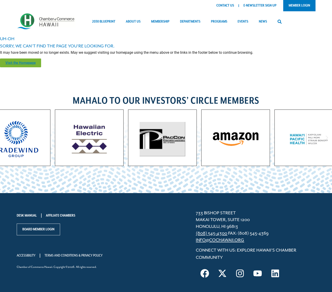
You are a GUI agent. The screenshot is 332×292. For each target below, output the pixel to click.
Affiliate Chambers (60, 216)
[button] (279, 22)
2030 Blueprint (103, 22)
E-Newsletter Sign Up (259, 6)
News (263, 22)
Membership (160, 22)
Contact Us (225, 6)
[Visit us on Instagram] (240, 273)
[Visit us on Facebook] (204, 273)
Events (243, 22)
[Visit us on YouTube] (257, 273)
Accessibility (26, 256)
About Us (133, 22)
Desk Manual (27, 216)
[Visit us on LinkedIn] (275, 273)
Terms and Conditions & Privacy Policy (73, 256)
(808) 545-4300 (211, 233)
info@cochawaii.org (220, 240)
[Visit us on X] (222, 273)
